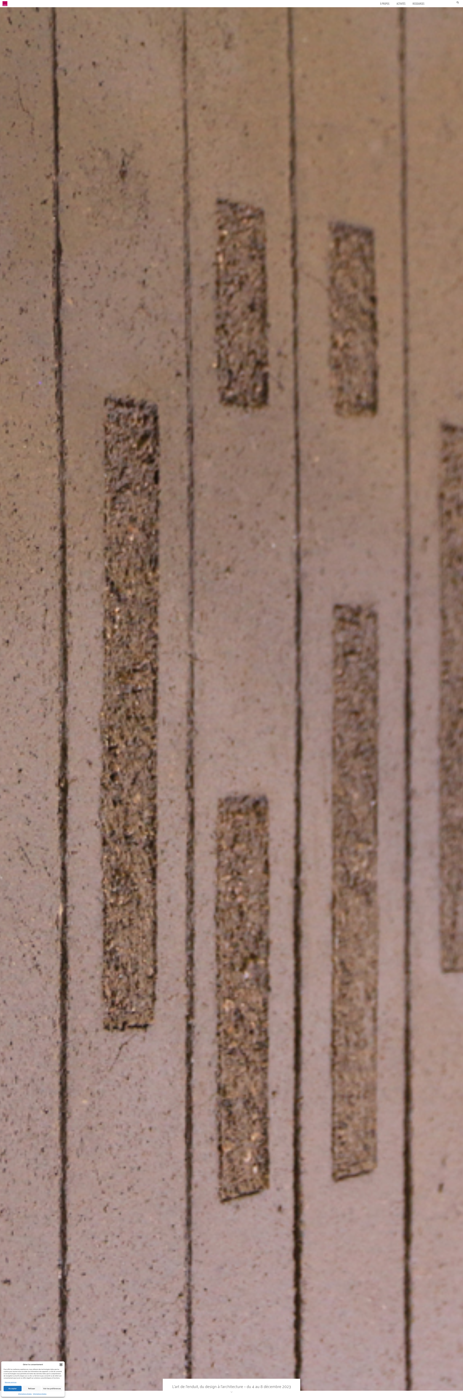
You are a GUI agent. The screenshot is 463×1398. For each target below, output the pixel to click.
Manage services (10, 1382)
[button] (61, 1364)
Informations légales (25, 1394)
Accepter (12, 1388)
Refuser (31, 1388)
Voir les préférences (52, 1388)
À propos (384, 3)
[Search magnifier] (458, 2)
